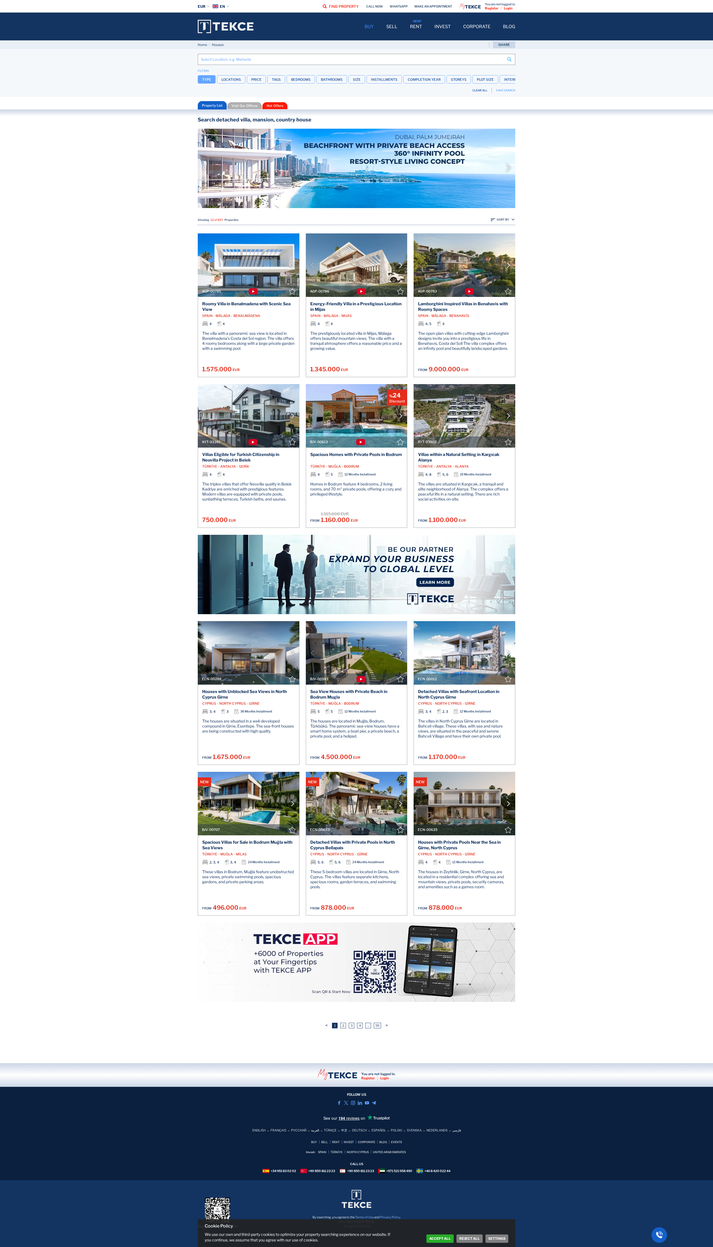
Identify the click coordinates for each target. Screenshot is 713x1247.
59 (377, 1026)
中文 (344, 1130)
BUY (369, 26)
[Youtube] (366, 1102)
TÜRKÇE (330, 1130)
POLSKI (396, 1130)
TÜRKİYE (337, 1152)
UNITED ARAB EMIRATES (389, 1152)
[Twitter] (346, 1102)
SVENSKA (414, 1130)
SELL (391, 26)
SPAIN (322, 1152)
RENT (416, 26)
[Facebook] (339, 1102)
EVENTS (396, 1142)
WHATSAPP (399, 6)
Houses (218, 45)
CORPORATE (476, 26)
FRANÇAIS (278, 1130)
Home (202, 45)
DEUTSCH (359, 1130)
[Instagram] (353, 1102)
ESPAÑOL (379, 1130)
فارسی (456, 1130)
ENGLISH (259, 1130)
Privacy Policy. (390, 1217)
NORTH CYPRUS (358, 1152)
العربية (315, 1130)
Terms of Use (364, 1217)
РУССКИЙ (298, 1130)
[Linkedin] (359, 1102)
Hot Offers (275, 106)
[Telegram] (373, 1102)
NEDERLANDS (437, 1130)
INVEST (442, 26)
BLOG (509, 26)
